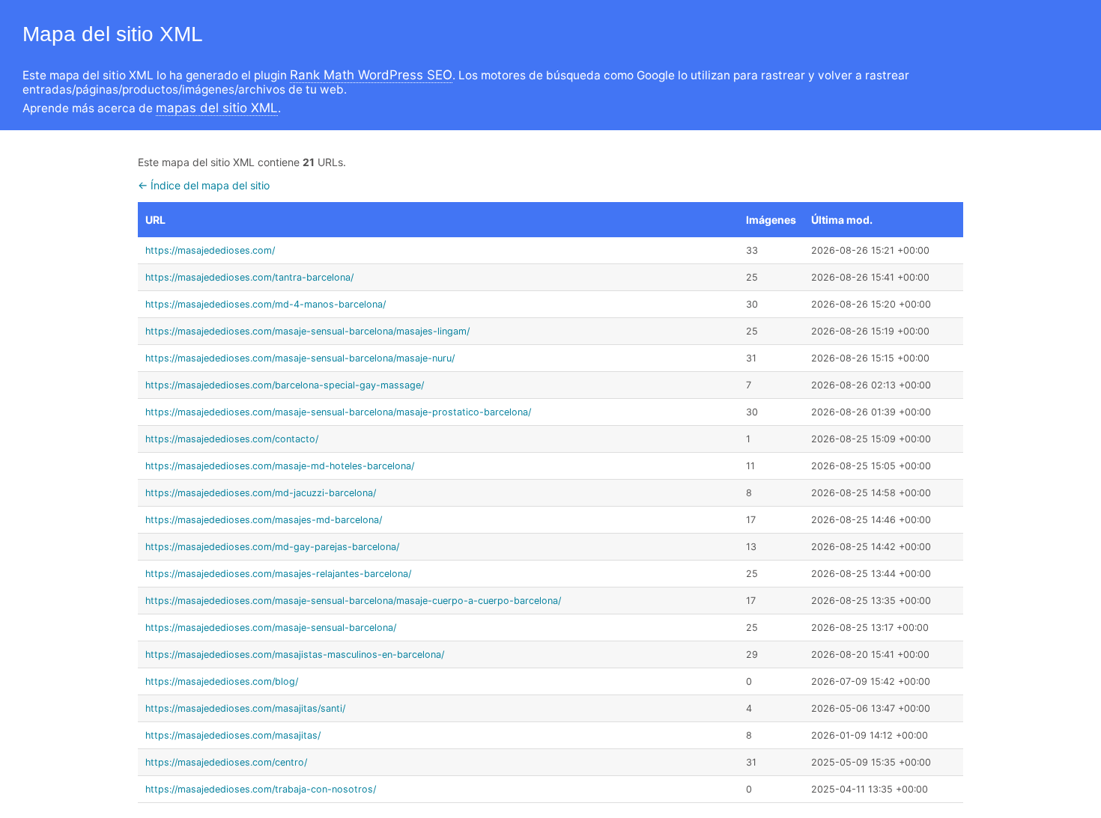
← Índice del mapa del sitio (204, 185)
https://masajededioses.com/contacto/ (231, 439)
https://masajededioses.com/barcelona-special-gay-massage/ (284, 385)
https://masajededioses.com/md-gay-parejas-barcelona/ (272, 546)
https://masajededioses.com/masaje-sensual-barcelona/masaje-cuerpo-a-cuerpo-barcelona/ (353, 600)
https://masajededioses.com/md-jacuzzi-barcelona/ (260, 492)
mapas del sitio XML (217, 107)
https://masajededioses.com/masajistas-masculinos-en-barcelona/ (294, 654)
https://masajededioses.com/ (210, 250)
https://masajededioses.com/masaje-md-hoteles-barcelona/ (279, 465)
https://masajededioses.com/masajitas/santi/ (245, 708)
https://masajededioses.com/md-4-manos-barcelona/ (265, 304)
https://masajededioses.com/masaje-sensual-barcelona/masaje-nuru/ (300, 358)
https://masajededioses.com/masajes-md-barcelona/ (263, 519)
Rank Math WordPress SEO (371, 74)
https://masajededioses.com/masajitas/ (233, 735)
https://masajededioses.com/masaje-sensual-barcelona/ (270, 627)
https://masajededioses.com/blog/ (221, 681)
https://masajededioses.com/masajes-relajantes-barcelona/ (278, 573)
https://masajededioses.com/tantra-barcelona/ (249, 277)
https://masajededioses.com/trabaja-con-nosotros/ (260, 789)
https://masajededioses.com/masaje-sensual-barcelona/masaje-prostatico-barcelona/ (338, 412)
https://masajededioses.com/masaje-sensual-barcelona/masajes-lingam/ (307, 331)
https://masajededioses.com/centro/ (226, 762)
